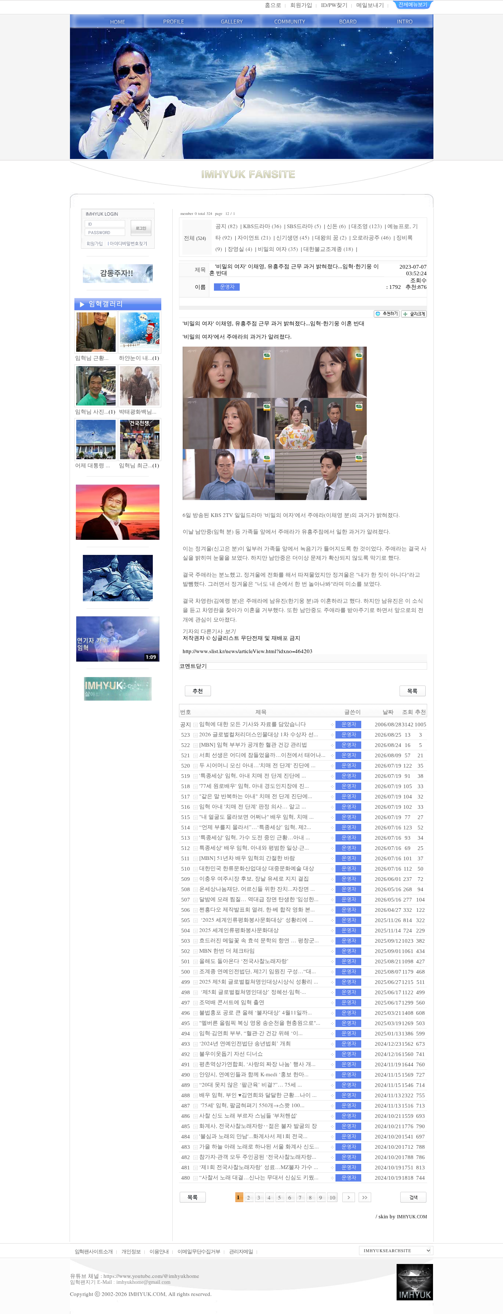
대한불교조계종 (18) (328, 248)
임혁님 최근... (135, 465)
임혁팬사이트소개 (94, 1251)
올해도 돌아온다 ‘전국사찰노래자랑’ (244, 960)
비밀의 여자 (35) (278, 248)
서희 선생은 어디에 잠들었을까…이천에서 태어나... (262, 754)
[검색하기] (413, 1196)
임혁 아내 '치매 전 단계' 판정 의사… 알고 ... (252, 806)
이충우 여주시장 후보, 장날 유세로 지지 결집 (254, 878)
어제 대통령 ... (92, 465)
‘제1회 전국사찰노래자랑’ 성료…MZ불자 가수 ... (258, 1166)
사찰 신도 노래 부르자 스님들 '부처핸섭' (248, 1115)
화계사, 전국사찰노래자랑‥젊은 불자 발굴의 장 (258, 1125)
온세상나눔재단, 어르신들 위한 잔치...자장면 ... (257, 888)
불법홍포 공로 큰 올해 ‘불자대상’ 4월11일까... (255, 1012)
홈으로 (273, 4)
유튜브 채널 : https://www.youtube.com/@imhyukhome (134, 1275)
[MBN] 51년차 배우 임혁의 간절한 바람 (247, 857)
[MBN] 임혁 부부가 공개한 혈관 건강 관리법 (253, 744)
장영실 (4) (240, 248)
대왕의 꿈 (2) (331, 237)
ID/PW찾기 (334, 4)
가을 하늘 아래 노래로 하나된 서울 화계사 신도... (259, 1146)
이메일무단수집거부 (199, 1251)
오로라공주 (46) (371, 237)
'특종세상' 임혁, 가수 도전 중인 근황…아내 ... (254, 837)
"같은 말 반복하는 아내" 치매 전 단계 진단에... (255, 796)
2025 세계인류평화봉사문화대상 (239, 930)
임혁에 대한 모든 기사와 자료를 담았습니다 (252, 723)
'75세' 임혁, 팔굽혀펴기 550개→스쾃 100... (252, 1105)
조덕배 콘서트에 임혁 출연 (231, 1002)
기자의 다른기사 (209, 631)
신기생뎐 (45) (292, 237)
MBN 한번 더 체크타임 (227, 950)
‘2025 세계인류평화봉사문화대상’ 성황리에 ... (256, 919)
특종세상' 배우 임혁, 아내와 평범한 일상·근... (254, 847)
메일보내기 (370, 4)
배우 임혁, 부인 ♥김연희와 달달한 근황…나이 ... (258, 1094)
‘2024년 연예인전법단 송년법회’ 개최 (245, 1043)
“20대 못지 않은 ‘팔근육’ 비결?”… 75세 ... (250, 1084)
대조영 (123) (366, 226)
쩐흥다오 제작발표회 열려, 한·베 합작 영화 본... (257, 909)
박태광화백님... (137, 411)
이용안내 (159, 1251)
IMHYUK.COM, (148, 1293)
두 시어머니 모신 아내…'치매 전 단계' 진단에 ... (257, 765)
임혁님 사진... (92, 411)
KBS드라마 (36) (262, 226)
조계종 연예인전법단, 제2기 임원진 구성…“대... (257, 971)
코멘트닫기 (193, 666)
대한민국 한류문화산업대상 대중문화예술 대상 (256, 868)
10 (332, 1197)
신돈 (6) (336, 226)
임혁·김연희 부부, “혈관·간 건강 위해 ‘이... (251, 1033)
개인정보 (131, 1251)
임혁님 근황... (92, 357)
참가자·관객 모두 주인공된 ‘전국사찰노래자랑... (257, 1156)
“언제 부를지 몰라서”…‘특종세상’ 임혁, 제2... (255, 826)
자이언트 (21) (254, 237)
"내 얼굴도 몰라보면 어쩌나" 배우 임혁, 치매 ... (256, 816)
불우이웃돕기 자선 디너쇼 (231, 1053)
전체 (190, 237)
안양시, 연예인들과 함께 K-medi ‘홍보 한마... (254, 1074)
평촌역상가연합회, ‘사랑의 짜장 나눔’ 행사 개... (257, 1063)
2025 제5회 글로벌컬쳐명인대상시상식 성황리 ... (258, 981)
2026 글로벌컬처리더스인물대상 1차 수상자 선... (258, 734)
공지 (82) (226, 226)
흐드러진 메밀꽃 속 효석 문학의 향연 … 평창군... (259, 940)
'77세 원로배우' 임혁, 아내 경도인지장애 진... (254, 785)
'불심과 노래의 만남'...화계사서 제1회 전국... (253, 1136)
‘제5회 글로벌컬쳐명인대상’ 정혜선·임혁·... (252, 991)
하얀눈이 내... (135, 357)
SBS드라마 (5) (304, 226)
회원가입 (301, 4)
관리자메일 (241, 1251)
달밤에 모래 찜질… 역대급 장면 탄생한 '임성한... (259, 899)
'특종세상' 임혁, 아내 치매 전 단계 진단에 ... (252, 775)
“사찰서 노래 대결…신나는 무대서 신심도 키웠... (259, 1177)
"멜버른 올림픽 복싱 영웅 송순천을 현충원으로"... (259, 1022)
